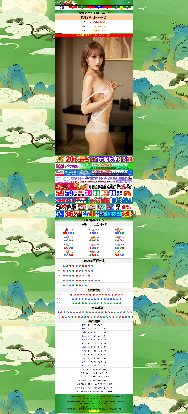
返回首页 (128, 2)
